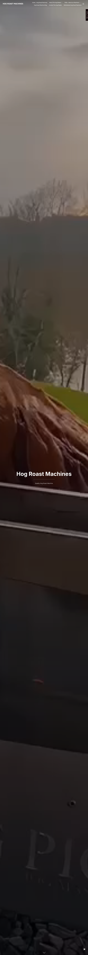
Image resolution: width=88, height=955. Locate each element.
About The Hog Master (55, 2)
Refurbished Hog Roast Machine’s (72, 5)
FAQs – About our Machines (72, 2)
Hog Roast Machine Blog (40, 5)
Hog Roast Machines (13, 4)
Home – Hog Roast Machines (39, 2)
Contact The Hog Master (55, 5)
